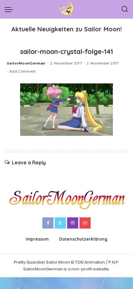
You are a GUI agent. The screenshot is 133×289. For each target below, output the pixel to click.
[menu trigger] (10, 9)
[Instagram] (72, 223)
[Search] (124, 9)
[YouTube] (85, 223)
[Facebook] (48, 223)
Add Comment (22, 71)
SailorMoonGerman (26, 63)
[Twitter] (60, 223)
